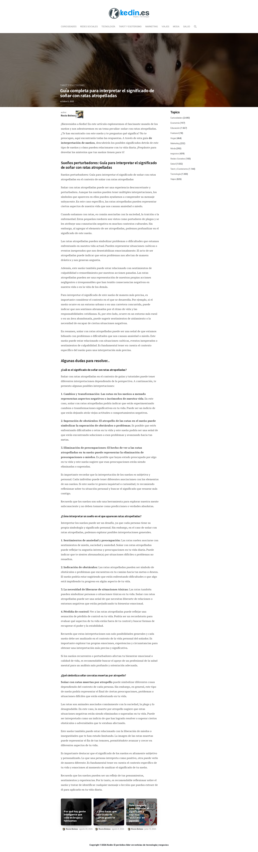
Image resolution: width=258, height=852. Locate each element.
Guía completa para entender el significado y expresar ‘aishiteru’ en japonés (139, 813)
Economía (175, 123)
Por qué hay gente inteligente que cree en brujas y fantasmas (75, 816)
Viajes (165, 26)
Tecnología (108, 26)
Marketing (151, 26)
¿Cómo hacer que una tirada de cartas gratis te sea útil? (106, 816)
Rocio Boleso (68, 116)
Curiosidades (68, 26)
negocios (174, 153)
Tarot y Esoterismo (130, 26)
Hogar (173, 138)
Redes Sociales (89, 26)
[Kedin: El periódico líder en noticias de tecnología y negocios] (129, 21)
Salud (186, 26)
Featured (174, 133)
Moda (176, 26)
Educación (175, 128)
